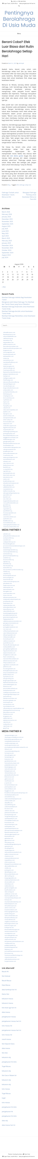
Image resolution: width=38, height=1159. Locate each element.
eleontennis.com (8, 477)
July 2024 (5, 257)
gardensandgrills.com (11, 888)
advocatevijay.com (8, 485)
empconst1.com (7, 423)
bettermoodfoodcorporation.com (12, 348)
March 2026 (6, 212)
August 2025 (6, 226)
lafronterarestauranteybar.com (13, 830)
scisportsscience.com (11, 957)
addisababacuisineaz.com (12, 959)
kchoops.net (8, 900)
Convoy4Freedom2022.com (10, 503)
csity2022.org (6, 573)
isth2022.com (6, 534)
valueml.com (6, 408)
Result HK (5, 972)
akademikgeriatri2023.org (10, 550)
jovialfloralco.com (8, 451)
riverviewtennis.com (8, 706)
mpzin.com (6, 402)
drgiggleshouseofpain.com (10, 437)
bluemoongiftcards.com (11, 896)
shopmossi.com (9, 856)
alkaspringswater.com (9, 635)
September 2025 (7, 224)
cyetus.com (6, 479)
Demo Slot (5, 994)
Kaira (20, 1154)
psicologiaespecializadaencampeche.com (16, 747)
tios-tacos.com (9, 808)
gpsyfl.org (6, 728)
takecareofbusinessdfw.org (11, 382)
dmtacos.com (8, 749)
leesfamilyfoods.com (9, 473)
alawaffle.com (8, 803)
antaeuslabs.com (8, 390)
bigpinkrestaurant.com (9, 427)
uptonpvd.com (9, 846)
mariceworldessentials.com (11, 659)
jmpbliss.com (6, 412)
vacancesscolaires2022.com (11, 526)
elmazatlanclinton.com (9, 607)
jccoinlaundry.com (8, 601)
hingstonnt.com (7, 350)
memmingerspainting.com (10, 431)
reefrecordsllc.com (10, 800)
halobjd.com (6, 376)
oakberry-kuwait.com (9, 641)
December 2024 (7, 245)
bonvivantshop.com (8, 398)
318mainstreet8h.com (9, 637)
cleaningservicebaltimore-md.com (14, 737)
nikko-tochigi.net (9, 892)
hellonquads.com (8, 587)
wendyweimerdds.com (9, 418)
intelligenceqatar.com (9, 378)
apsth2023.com (7, 519)
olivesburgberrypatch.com (12, 834)
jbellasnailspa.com (8, 674)
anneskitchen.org (9, 797)
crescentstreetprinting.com (12, 751)
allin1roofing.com (9, 876)
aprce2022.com (7, 495)
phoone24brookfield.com (10, 688)
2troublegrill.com (9, 848)
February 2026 (7, 214)
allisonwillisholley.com (11, 866)
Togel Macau (6, 1066)
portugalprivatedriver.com (10, 627)
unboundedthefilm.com (9, 336)
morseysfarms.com (8, 704)
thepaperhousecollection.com (13, 864)
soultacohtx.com (7, 724)
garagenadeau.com (8, 441)
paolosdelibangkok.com (10, 684)
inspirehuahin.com (8, 429)
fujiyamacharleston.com (10, 651)
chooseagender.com (9, 352)
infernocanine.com (10, 862)
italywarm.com (9, 949)
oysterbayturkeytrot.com (11, 828)
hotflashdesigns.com (9, 439)
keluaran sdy (6, 1084)
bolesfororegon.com (10, 925)
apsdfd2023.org (7, 511)
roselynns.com (7, 364)
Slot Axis (5, 1053)
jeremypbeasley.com (9, 433)
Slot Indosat (6, 976)
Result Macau (6, 981)
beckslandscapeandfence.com (13, 739)
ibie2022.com (6, 497)
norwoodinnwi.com (10, 919)
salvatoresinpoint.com (9, 449)
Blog (9, 185)
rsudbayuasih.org (10, 943)
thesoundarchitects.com (11, 874)
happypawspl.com (8, 619)
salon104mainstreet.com (10, 633)
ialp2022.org (6, 561)
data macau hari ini (8, 1125)
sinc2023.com (7, 540)
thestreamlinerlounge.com (12, 929)
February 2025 (7, 241)
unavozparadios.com (9, 593)
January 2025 (6, 243)
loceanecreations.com (11, 910)
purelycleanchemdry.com (10, 392)
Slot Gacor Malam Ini (9, 1075)
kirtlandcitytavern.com (11, 904)
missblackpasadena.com (12, 795)
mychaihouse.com (8, 676)
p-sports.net (8, 783)
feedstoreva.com (8, 714)
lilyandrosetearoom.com (11, 832)
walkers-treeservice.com (11, 854)
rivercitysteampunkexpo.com (13, 898)
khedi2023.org (7, 548)
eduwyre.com (7, 461)
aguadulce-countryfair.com (10, 665)
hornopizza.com (9, 753)
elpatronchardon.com (9, 653)
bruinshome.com (9, 822)
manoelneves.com (8, 360)
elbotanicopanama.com (9, 597)
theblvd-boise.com (8, 465)
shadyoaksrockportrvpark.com (11, 599)
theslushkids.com (9, 836)
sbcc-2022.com (7, 499)
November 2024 (7, 248)
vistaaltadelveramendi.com (12, 741)
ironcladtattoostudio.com (12, 820)
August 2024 (6, 255)
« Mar (4, 287)
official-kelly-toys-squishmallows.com (13, 708)
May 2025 (5, 233)
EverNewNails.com (8, 445)
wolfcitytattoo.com (10, 826)
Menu (19, 33)
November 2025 (7, 221)
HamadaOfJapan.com (9, 384)
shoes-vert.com (7, 595)
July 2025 (5, 229)
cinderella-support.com (9, 425)
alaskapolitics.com (8, 356)
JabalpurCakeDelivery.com (10, 374)
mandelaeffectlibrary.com (10, 362)
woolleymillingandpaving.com (13, 844)
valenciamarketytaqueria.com (13, 799)
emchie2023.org (7, 554)
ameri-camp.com (7, 419)
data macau (6, 1012)
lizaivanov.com (9, 759)
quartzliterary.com (8, 643)
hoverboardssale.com (9, 354)
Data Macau (6, 985)
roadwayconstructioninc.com (11, 692)
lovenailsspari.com (8, 639)
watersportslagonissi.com (10, 457)
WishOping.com (7, 394)
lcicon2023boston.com (9, 523)
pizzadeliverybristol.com (10, 615)
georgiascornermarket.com (10, 623)
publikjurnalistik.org (10, 945)
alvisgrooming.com (8, 678)
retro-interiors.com (8, 463)
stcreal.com (6, 404)
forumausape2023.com (9, 513)
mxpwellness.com (10, 860)
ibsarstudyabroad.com (9, 575)
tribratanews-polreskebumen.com (14, 941)
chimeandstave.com (10, 773)
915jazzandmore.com (9, 663)
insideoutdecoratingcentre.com (12, 447)
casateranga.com (9, 850)
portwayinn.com (9, 870)
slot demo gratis (16, 156)
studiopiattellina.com (9, 647)
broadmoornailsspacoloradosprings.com (16, 793)
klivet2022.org (7, 563)
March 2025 (6, 238)
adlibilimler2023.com (8, 487)
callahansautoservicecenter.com (12, 621)
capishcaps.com (7, 726)
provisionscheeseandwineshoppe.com (14, 546)
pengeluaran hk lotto (9, 1116)
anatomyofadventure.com (12, 880)
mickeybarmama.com (9, 690)
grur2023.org (6, 505)
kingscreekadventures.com (10, 388)
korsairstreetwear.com (11, 785)
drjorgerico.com (7, 414)
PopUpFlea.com (7, 406)
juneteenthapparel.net (11, 947)
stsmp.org (6, 358)
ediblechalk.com (7, 718)
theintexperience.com (9, 334)
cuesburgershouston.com (12, 745)
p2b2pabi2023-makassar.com (11, 536)
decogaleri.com (7, 591)
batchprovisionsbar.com (10, 698)
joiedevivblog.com (10, 913)
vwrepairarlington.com (11, 735)
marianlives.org (7, 340)
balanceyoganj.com (8, 366)
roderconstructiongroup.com (11, 581)
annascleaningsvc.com (11, 824)
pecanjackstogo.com (10, 814)
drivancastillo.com (10, 882)
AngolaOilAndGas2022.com (10, 501)
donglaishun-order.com (9, 655)
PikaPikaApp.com (8, 380)
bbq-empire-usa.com (9, 712)
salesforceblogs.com (9, 368)
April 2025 (5, 236)
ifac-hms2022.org (8, 565)
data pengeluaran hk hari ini (27, 3)
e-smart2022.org (7, 469)
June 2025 (5, 231)
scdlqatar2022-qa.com (9, 542)
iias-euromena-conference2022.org (13, 569)
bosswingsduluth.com (9, 669)
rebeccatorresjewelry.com (10, 410)
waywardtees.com (8, 342)
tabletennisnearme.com (10, 720)
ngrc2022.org (6, 471)
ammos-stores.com (10, 907)
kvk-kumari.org (9, 953)
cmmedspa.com (9, 884)
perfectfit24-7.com (8, 625)
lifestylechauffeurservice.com (11, 443)
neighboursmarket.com (11, 921)
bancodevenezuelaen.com (10, 346)
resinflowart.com (9, 781)
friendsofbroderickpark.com (11, 645)
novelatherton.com (10, 933)
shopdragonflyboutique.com (11, 694)
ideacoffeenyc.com (8, 609)
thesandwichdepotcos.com (10, 435)
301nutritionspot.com (10, 906)
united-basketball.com (11, 806)
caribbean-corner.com (11, 894)
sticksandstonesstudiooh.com (13, 852)
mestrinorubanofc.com (11, 931)
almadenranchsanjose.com (11, 483)
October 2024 (6, 250)
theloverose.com (9, 777)
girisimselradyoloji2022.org (10, 556)
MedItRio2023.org (8, 521)
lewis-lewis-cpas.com (9, 475)
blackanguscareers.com (11, 923)
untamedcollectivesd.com (12, 858)
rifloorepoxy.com (9, 842)
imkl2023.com (7, 515)
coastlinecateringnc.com (11, 743)
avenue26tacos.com (10, 789)
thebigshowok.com (10, 771)
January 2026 (6, 217)
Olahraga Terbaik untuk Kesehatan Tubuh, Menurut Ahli (10, 195)
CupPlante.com (7, 400)
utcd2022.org (6, 558)
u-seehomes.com (8, 455)
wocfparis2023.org (8, 538)
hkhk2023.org (7, 507)
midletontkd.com (9, 886)
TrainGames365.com (9, 370)
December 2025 (7, 219)
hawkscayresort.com (9, 585)
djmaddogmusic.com (10, 872)
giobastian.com (9, 838)
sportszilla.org (7, 696)
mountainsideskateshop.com (13, 902)
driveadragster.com (10, 755)
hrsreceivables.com (8, 421)
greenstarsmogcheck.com (10, 617)
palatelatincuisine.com (11, 765)
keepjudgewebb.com (10, 878)
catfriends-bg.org (8, 338)
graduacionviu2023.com (11, 812)
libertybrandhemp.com (11, 917)
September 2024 (7, 253)
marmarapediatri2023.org (10, 552)
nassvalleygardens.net (11, 935)
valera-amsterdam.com (11, 915)
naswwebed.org (7, 489)
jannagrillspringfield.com (10, 649)
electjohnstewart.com (11, 937)
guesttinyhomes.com (10, 761)
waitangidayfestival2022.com (11, 525)
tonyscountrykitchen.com (10, 672)
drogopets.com (7, 716)
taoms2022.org (7, 567)
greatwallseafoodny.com (12, 775)
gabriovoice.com (9, 779)
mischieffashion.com (9, 459)
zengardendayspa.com (11, 816)
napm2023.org (7, 509)
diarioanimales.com (8, 589)
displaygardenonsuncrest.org (11, 710)
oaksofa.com (7, 722)
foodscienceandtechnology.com (14, 955)
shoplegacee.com (8, 396)
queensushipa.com (8, 416)
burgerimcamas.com (10, 961)
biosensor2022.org (8, 559)
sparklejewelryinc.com (11, 818)
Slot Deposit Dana (8, 1044)
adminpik (21, 63)
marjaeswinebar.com (9, 605)
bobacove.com (7, 686)
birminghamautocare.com (10, 670)
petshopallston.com (10, 787)
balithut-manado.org (9, 491)
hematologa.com (9, 757)
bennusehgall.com (8, 577)
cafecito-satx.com (9, 810)
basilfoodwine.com (10, 890)
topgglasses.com (9, 791)
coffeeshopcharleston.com (10, 631)
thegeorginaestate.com (9, 680)
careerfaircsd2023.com (9, 517)
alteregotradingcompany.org (11, 493)
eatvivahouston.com (10, 769)
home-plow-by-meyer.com (12, 763)
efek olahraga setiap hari (23, 185)
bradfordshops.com (8, 481)
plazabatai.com (7, 583)
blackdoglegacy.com (10, 767)
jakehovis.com (7, 666)
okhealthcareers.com (9, 332)
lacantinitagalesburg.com (10, 613)
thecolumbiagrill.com (9, 544)
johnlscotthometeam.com (10, 453)
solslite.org (8, 868)
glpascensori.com (9, 840)
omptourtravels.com (10, 939)
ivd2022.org (6, 571)
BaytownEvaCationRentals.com (12, 372)
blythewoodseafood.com (10, 682)
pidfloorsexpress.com (9, 344)
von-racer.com (7, 629)
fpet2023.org (6, 467)
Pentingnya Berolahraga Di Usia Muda (19, 19)
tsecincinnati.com (8, 579)
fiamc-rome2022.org (8, 657)
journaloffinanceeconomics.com (14, 951)
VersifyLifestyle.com (8, 386)
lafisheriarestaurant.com (10, 661)
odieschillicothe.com (8, 611)
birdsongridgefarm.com (11, 911)
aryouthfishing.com (10, 804)
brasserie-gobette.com (9, 700)
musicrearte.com (8, 702)
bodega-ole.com (9, 927)
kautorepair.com (7, 603)
